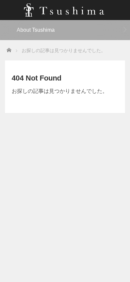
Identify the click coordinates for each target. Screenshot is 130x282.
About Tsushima (36, 30)
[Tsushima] (65, 9)
